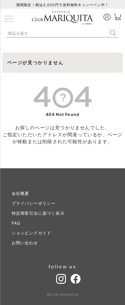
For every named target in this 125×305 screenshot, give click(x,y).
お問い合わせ (25, 242)
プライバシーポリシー (34, 203)
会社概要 (20, 193)
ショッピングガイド (31, 232)
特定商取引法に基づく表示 (38, 213)
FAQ (16, 222)
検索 (114, 33)
